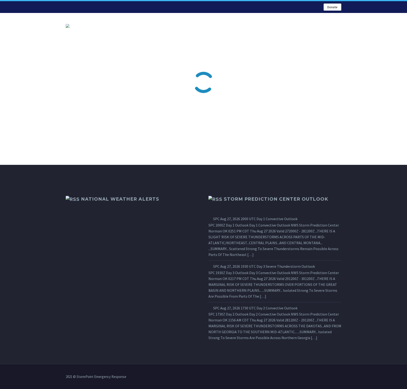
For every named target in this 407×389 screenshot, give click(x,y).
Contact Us (326, 25)
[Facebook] (290, 7)
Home (221, 25)
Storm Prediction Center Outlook (276, 199)
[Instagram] (304, 7)
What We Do (287, 25)
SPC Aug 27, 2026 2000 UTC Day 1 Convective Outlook (255, 218)
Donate (332, 7)
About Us (249, 25)
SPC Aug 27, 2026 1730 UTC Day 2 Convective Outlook (255, 308)
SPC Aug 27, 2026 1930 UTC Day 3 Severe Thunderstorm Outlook (264, 266)
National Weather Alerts (120, 199)
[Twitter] (297, 7)
